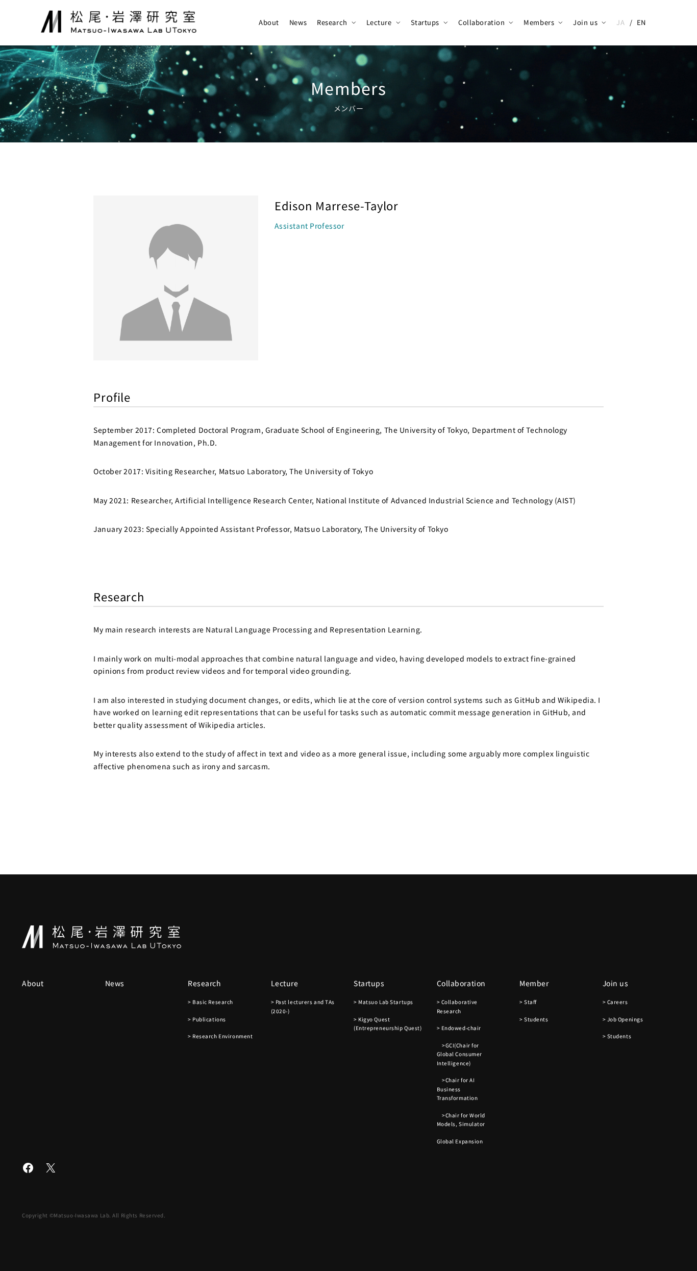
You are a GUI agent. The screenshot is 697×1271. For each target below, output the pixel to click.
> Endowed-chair (459, 1028)
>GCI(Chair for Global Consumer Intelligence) (459, 1054)
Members (539, 22)
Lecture (379, 22)
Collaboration (481, 22)
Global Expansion (460, 1141)
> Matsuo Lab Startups (383, 1002)
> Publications (207, 1019)
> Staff (528, 1002)
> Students (534, 1019)
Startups (425, 22)
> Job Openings (623, 1019)
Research (332, 22)
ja (620, 22)
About (269, 22)
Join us (585, 22)
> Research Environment (220, 1036)
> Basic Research (210, 1002)
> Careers (615, 1002)
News (298, 22)
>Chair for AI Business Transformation (457, 1089)
